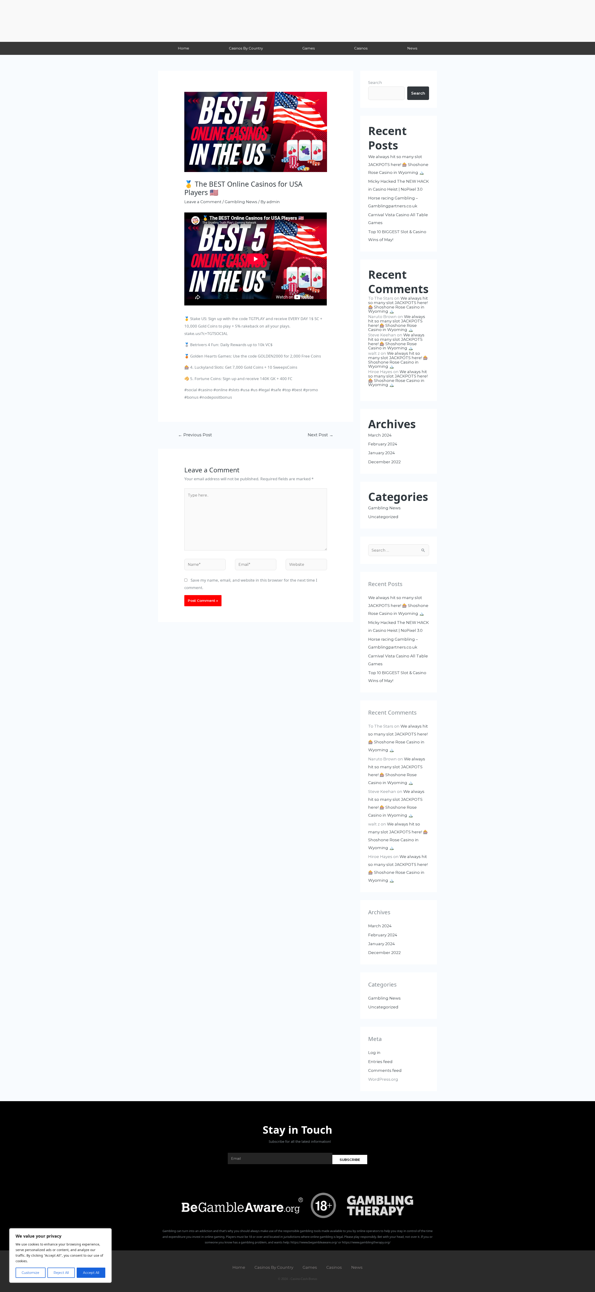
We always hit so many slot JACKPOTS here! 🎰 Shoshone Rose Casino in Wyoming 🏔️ (398, 164)
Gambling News (241, 201)
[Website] (306, 565)
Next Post (320, 434)
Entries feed (380, 1061)
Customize (30, 1273)
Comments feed (385, 1070)
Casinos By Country (246, 48)
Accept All (91, 1273)
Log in (374, 1052)
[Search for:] (398, 550)
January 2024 (381, 453)
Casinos (360, 48)
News (412, 48)
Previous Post (195, 434)
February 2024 (382, 444)
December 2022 (384, 462)
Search (375, 82)
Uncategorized (383, 516)
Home (183, 48)
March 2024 (380, 435)
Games (308, 48)
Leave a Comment (202, 201)
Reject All (61, 1273)
